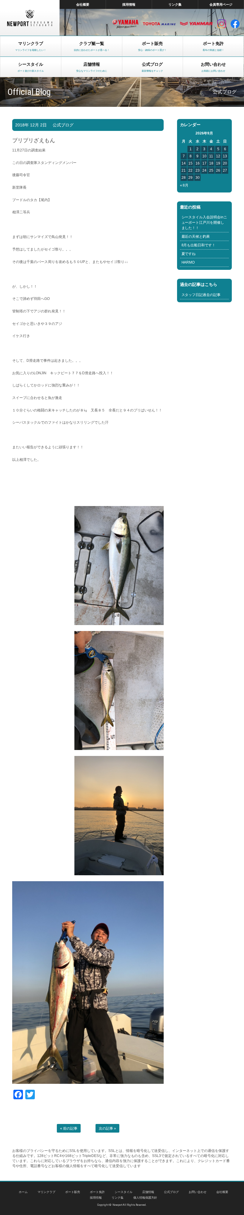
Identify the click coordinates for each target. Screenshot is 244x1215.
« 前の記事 (68, 1128)
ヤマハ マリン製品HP (125, 23)
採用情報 (128, 4)
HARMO (188, 262)
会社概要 (82, 4)
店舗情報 (148, 1192)
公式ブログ (63, 125)
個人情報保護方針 (145, 1197)
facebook (235, 23)
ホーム (23, 1192)
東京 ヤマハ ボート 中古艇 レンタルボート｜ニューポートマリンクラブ (30, 18)
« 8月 (184, 185)
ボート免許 (97, 1192)
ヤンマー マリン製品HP (196, 23)
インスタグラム (221, 23)
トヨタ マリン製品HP (159, 23)
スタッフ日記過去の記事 (201, 295)
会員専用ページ (220, 4)
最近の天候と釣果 (196, 236)
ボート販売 (72, 1192)
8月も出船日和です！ (199, 245)
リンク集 (175, 4)
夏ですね (189, 254)
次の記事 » (107, 1128)
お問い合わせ (198, 1192)
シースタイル (123, 1192)
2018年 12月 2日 (31, 125)
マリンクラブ (46, 1192)
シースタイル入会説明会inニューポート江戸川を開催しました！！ (204, 222)
